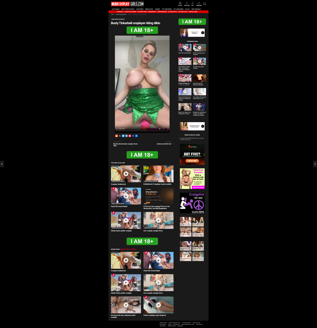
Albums (157, 9)
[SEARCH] (204, 4)
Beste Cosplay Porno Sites (187, 324)
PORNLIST (120, 11)
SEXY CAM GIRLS (196, 9)
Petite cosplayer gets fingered (154, 315)
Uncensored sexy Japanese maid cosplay (123, 316)
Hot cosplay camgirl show (153, 231)
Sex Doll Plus (163, 326)
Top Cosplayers (167, 9)
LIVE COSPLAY (116, 9)
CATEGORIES (139, 9)
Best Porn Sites (196, 322)
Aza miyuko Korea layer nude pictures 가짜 (199, 97)
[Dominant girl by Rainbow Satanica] (199, 78)
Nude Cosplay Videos (127, 9)
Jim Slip (170, 324)
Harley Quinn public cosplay (121, 231)
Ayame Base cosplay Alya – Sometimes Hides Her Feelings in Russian (184, 69)
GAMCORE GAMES (130, 11)
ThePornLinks (199, 324)
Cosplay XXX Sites (186, 322)
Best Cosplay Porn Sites (174, 322)
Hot (193, 5)
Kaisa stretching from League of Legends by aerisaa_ (184, 98)
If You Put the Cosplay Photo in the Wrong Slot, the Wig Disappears (156, 207)
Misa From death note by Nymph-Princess (184, 113)
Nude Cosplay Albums (150, 181)
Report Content (163, 322)
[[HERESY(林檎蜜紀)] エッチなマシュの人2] (184, 78)
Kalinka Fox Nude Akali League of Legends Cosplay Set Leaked (199, 114)
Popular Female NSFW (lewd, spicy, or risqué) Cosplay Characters (191, 138)
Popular (186, 5)
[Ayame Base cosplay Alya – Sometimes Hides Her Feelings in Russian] (184, 61)
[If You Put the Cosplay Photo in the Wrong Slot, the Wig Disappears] (158, 196)
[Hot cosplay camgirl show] (158, 220)
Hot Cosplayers (178, 9)
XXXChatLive (176, 324)
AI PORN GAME (142, 11)
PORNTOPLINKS (172, 326)
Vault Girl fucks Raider (119, 206)
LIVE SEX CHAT (182, 11)
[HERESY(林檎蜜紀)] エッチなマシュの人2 (184, 84)
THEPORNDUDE (162, 11)
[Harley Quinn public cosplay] (126, 220)
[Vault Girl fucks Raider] (126, 196)
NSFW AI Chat (149, 9)
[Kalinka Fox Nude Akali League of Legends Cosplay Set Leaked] (199, 106)
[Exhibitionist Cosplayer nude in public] (158, 173)
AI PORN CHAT (172, 11)
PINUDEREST (152, 11)
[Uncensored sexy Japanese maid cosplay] (126, 304)
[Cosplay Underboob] (126, 173)
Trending (199, 5)
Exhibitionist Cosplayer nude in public (157, 184)
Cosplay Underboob (118, 184)
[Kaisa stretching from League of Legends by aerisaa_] (184, 91)
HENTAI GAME (193, 11)
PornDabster (163, 324)
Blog (145, 203)
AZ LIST (187, 9)
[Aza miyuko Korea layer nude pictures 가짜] (199, 91)
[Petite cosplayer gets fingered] (158, 304)
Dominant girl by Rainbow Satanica (198, 84)
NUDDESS (180, 326)
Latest (180, 5)
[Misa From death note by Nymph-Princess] (184, 106)
